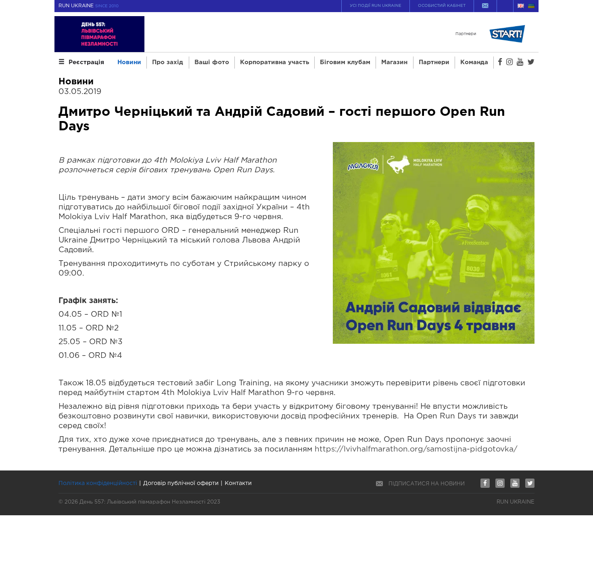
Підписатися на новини (426, 484)
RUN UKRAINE (88, 6)
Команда (474, 62)
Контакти (238, 483)
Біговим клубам (345, 62)
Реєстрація (86, 62)
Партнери (434, 62)
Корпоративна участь (274, 62)
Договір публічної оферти (181, 483)
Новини (129, 62)
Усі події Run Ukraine (375, 6)
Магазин (394, 62)
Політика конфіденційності (97, 483)
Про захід (167, 62)
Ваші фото (211, 62)
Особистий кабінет (442, 6)
